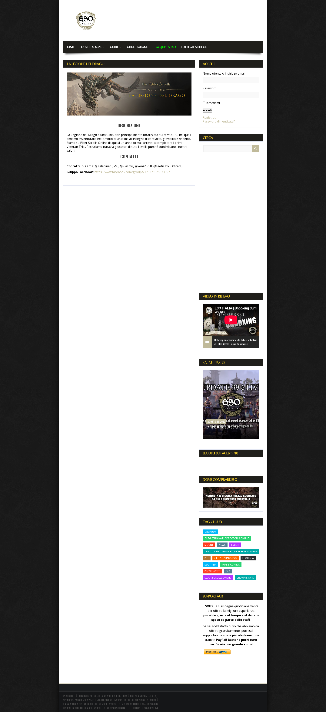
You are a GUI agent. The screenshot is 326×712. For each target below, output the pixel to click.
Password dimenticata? (219, 121)
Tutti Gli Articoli (194, 47)
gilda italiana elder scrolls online (227, 538)
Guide (114, 47)
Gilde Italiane (137, 47)
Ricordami (213, 103)
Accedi (207, 110)
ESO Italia (210, 564)
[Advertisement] (231, 225)
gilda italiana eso (225, 558)
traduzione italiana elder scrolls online (231, 551)
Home (70, 47)
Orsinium (210, 531)
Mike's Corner (231, 564)
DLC (228, 571)
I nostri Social (90, 47)
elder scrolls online (218, 577)
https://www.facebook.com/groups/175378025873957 (132, 172)
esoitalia (248, 558)
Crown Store (245, 577)
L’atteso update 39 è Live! (222, 427)
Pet (207, 558)
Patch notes (212, 571)
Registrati (209, 117)
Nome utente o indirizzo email (224, 74)
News (222, 544)
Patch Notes (214, 362)
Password (209, 88)
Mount (209, 544)
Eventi (235, 544)
